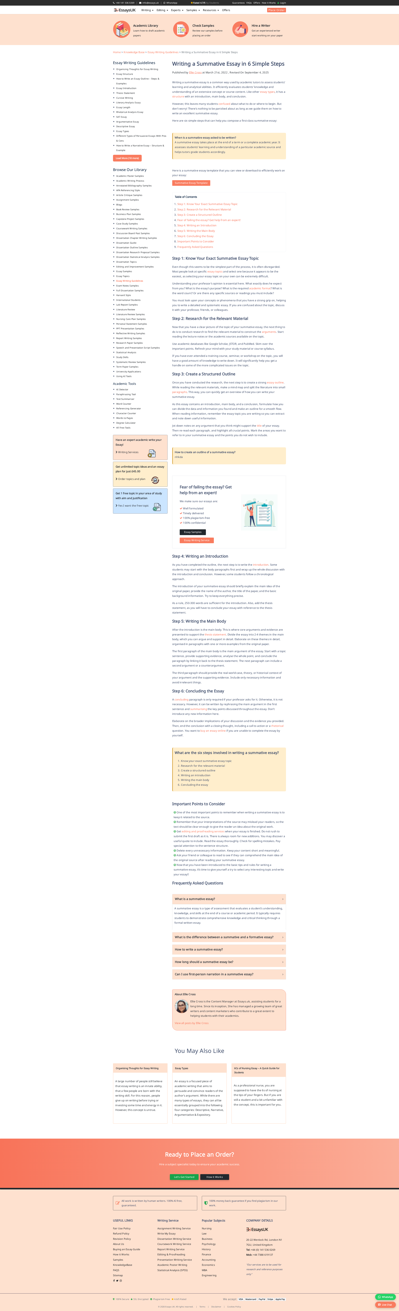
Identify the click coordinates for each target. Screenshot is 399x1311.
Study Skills (122, 357)
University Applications (128, 371)
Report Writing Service (171, 1249)
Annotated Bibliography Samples (134, 185)
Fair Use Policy (121, 1228)
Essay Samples (124, 271)
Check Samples (203, 26)
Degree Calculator (126, 422)
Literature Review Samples (130, 314)
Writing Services (128, 452)
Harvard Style (123, 295)
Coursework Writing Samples (131, 228)
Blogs (119, 204)
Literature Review (125, 309)
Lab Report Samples (127, 304)
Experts (176, 10)
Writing (146, 10)
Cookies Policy (234, 1306)
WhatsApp (172, 2)
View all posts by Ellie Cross (192, 1023)
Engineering (209, 1275)
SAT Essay (121, 116)
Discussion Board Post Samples (133, 233)
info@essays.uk (150, 2)
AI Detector (122, 389)
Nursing (207, 1228)
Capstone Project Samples (130, 218)
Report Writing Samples (129, 338)
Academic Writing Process (130, 180)
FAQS (116, 1270)
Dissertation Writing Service (174, 1239)
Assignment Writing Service (174, 1228)
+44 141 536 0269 (124, 2)
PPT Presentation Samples (130, 328)
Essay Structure (124, 73)
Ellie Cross (195, 72)
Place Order (276, 10)
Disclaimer (216, 1306)
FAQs (249, 2)
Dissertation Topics (126, 261)
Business (207, 1239)
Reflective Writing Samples (130, 333)
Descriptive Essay (125, 126)
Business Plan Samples (128, 214)
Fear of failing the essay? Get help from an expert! (209, 220)
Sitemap (118, 1275)
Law (204, 1233)
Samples (192, 10)
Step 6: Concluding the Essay (195, 236)
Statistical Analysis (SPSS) (172, 1270)
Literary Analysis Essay (128, 102)
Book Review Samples (127, 209)
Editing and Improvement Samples (135, 266)
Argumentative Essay (127, 121)
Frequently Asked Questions (195, 247)
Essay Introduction (126, 88)
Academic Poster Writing (172, 1265)
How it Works (269, 2)
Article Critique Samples (129, 195)
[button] (385, 1305)
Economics (208, 1265)
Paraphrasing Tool (126, 394)
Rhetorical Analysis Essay (129, 112)
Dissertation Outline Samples (132, 247)
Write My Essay (166, 1233)
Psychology (209, 1244)
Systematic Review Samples (131, 362)
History (206, 1249)
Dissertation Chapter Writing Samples (136, 237)
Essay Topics (123, 276)
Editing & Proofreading (171, 1254)
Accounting (209, 1259)
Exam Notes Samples (127, 285)
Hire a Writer (261, 26)
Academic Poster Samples (130, 175)
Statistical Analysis (126, 352)
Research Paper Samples (129, 342)
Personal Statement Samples (131, 323)
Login (282, 2)
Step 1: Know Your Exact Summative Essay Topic (207, 204)
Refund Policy (121, 1233)
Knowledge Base (134, 52)
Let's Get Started (184, 1177)
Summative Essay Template (191, 183)
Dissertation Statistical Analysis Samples (138, 256)
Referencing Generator (128, 408)
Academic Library (145, 26)
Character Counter (126, 413)
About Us (118, 1244)
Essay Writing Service (197, 540)
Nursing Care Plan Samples (131, 319)
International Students (128, 299)
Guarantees (238, 2)
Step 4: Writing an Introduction (196, 225)
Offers (256, 2)
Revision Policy (122, 1239)
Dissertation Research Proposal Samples (138, 252)
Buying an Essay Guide (126, 1249)
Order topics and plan (131, 479)
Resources (210, 10)
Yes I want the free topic (133, 505)
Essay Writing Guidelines (163, 52)
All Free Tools (123, 427)
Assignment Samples (127, 199)
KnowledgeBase (122, 1265)
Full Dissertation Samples (130, 290)
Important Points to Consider (195, 241)
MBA (204, 1270)
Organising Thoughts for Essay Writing (137, 69)
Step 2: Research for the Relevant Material (204, 209)
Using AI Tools (124, 376)
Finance (206, 1254)
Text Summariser (125, 398)
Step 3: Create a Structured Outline (199, 214)
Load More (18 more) (127, 158)
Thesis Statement (125, 92)
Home (117, 52)
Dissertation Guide (126, 242)
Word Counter (123, 403)
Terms (202, 1306)
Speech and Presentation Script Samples (138, 347)
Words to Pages (124, 417)
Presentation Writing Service (174, 1259)
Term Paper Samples (127, 366)
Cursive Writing (124, 97)
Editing (161, 10)
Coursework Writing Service (174, 1244)
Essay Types (122, 131)
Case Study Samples (127, 223)
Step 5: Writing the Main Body (196, 231)
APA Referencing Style (128, 190)
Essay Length (123, 107)
